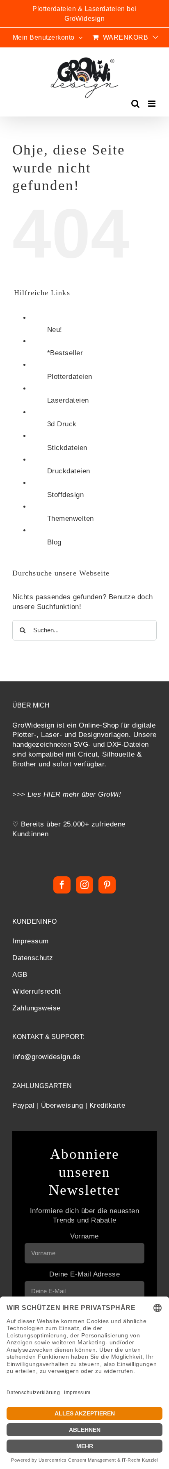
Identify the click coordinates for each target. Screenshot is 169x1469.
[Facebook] (62, 884)
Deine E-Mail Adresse (84, 1274)
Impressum (30, 941)
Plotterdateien (69, 377)
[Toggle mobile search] (135, 103)
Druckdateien (68, 471)
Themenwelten (70, 518)
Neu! (54, 330)
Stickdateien (67, 448)
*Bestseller (65, 353)
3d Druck (62, 424)
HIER (52, 794)
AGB (19, 975)
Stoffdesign (65, 495)
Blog (54, 542)
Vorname (84, 1236)
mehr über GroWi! (92, 794)
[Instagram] (85, 884)
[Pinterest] (107, 884)
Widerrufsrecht (36, 991)
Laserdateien (68, 400)
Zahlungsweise (36, 1008)
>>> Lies (27, 794)
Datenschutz (32, 958)
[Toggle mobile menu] (152, 103)
